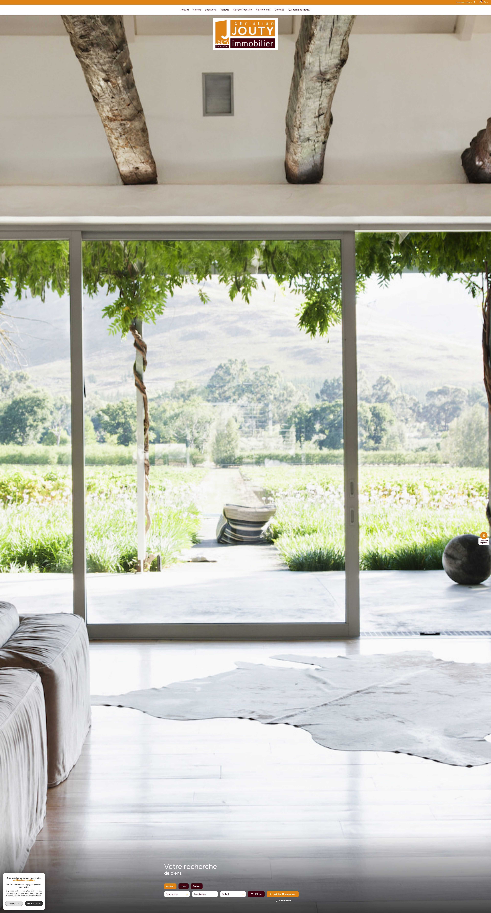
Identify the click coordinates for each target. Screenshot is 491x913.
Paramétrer (14, 903)
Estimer (196, 886)
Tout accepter (34, 903)
